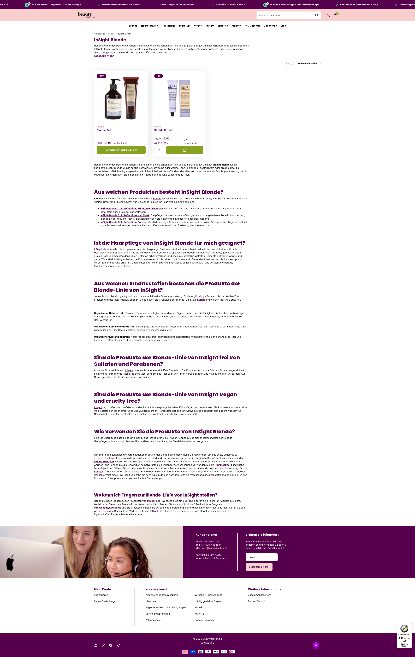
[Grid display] (287, 63)
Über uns (150, 601)
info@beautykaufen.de (107, 507)
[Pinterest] (103, 645)
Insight (111, 33)
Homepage (99, 33)
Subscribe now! (259, 567)
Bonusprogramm (204, 619)
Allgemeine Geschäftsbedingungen (165, 607)
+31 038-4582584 (211, 544)
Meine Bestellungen (105, 601)
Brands (133, 25)
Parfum (210, 25)
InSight (157, 198)
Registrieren (101, 595)
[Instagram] (95, 645)
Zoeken (316, 15)
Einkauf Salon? (256, 601)
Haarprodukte (149, 25)
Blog (283, 25)
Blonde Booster (164, 130)
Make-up (184, 25)
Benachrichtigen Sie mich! (121, 150)
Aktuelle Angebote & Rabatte (161, 595)
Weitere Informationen (265, 589)
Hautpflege (168, 25)
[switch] (404, 645)
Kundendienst (156, 589)
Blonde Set (104, 130)
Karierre (199, 613)
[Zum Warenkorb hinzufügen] (184, 150)
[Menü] (410, 625)
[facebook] (110, 645)
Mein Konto (102, 589)
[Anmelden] (328, 15)
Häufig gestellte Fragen (208, 601)
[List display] (291, 63)
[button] (162, 150)
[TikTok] (118, 645)
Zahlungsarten (153, 619)
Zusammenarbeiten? (260, 595)
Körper (198, 25)
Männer (236, 25)
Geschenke (270, 25)
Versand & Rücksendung (208, 595)
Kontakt (199, 607)
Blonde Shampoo (104, 461)
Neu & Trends (252, 25)
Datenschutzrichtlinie (157, 613)
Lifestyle (223, 25)
